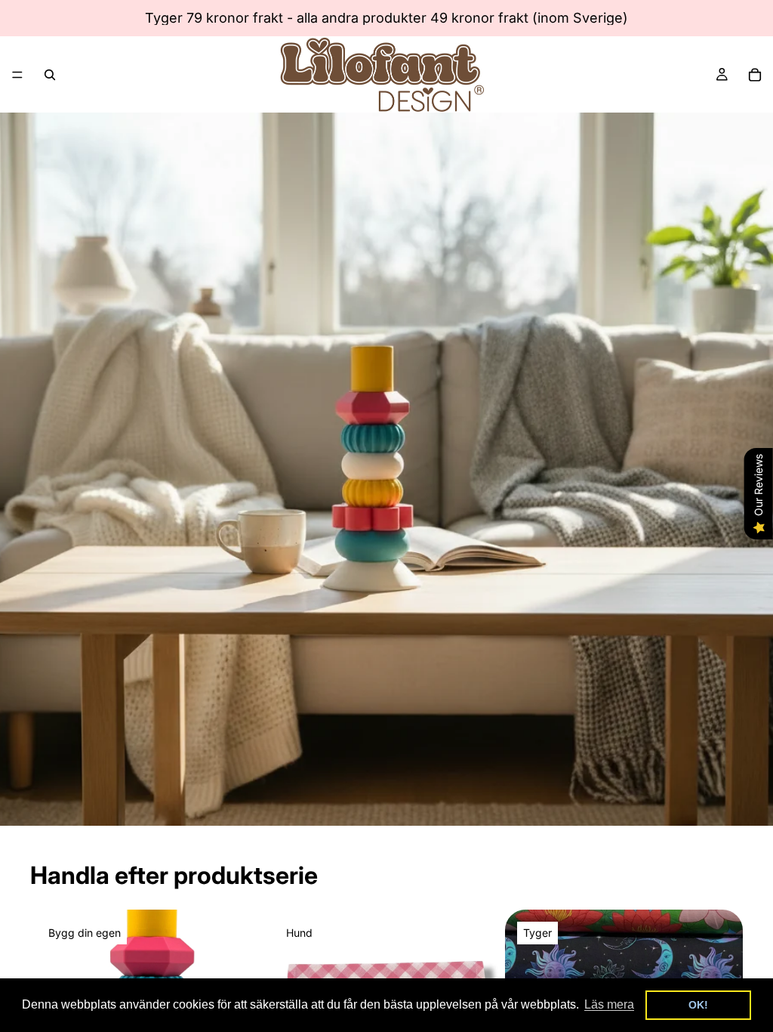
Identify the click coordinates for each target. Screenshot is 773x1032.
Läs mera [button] (609, 1004)
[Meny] (17, 74)
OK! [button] (698, 1005)
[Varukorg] (754, 74)
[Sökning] (49, 74)
